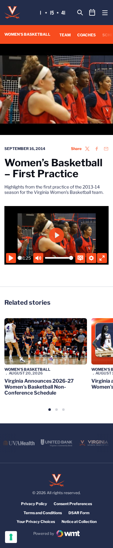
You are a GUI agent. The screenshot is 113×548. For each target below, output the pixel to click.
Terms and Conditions (43, 512)
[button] (49, 409)
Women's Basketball (27, 369)
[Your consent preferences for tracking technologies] (11, 537)
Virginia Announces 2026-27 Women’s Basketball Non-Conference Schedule (39, 387)
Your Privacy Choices (36, 521)
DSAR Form (78, 512)
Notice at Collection (79, 521)
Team (65, 35)
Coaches (86, 35)
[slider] (20, 258)
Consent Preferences (73, 503)
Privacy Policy (34, 503)
